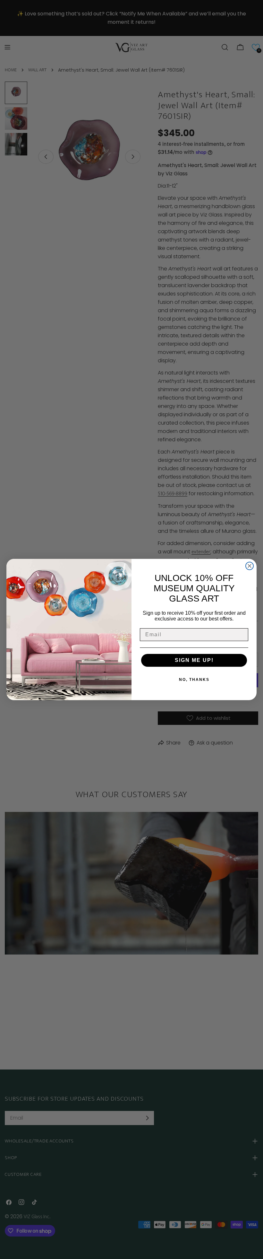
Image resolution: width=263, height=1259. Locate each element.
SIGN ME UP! (194, 660)
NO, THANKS (194, 679)
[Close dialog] (249, 566)
